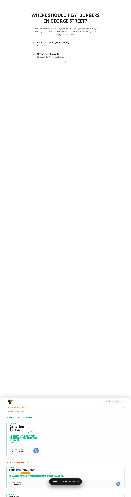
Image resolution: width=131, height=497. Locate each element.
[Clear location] (26, 407)
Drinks (10, 411)
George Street (19, 407)
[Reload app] (123, 407)
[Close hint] (78, 481)
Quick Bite (20, 411)
